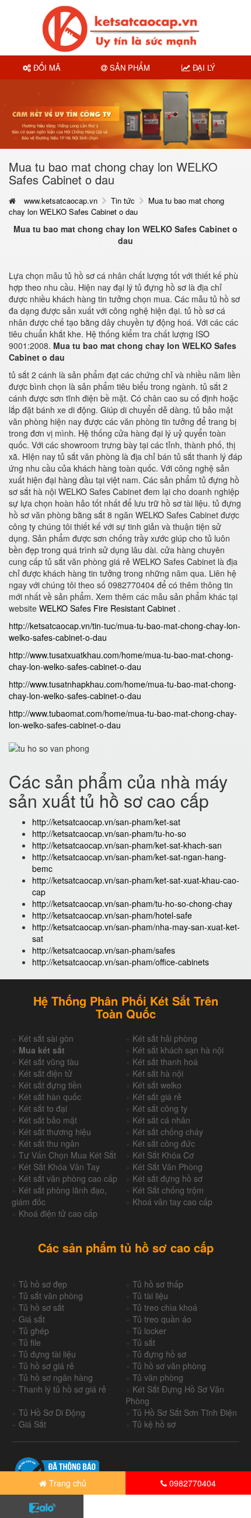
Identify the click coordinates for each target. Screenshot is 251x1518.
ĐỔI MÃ (46, 67)
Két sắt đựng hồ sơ (168, 1178)
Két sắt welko (157, 1085)
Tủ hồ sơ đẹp (43, 1284)
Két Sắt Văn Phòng (168, 1166)
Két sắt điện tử (45, 1073)
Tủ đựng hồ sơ (159, 1354)
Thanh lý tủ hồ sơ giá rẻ (62, 1389)
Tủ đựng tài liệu (47, 1354)
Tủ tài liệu (150, 1295)
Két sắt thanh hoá (165, 1061)
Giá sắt (32, 1319)
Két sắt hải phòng (165, 1038)
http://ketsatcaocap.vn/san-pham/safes (103, 950)
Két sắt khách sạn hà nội (178, 1050)
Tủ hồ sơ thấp (158, 1284)
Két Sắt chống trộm (168, 1190)
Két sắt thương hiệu (55, 1131)
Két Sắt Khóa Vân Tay (59, 1166)
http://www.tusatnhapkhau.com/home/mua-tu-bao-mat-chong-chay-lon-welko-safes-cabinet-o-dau (122, 690)
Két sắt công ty (160, 1108)
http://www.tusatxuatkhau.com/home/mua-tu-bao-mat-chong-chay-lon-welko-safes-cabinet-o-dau (121, 660)
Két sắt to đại (43, 1108)
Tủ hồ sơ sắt (41, 1307)
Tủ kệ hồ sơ (154, 1424)
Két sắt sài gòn (46, 1038)
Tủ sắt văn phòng (51, 1295)
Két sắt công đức (164, 1143)
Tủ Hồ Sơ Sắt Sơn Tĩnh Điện (185, 1412)
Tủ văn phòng (158, 1377)
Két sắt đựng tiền (50, 1085)
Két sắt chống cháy (168, 1131)
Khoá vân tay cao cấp (172, 1202)
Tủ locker (149, 1330)
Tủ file (30, 1342)
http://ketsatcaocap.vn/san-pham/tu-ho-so (109, 833)
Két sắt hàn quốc (50, 1096)
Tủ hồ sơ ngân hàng (56, 1377)
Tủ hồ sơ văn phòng (169, 1366)
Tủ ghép (34, 1330)
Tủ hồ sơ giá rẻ (46, 1366)
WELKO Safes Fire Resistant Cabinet (108, 608)
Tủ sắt (144, 1342)
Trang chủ (66, 1483)
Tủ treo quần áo (162, 1319)
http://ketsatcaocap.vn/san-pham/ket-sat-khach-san (127, 845)
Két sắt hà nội (158, 1073)
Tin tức (123, 200)
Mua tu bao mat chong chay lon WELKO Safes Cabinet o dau (116, 206)
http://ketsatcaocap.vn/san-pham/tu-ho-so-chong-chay (132, 903)
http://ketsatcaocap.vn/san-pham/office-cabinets (120, 962)
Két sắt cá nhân (161, 1120)
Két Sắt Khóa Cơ (163, 1155)
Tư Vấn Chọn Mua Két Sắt (67, 1155)
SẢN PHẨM (128, 67)
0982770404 (191, 1483)
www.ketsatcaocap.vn (60, 200)
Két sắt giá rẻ (157, 1096)
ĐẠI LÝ (202, 67)
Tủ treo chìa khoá (165, 1307)
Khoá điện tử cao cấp (58, 1213)
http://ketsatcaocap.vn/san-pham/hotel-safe (112, 915)
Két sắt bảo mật (48, 1120)
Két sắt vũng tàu (49, 1061)
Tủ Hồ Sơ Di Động (52, 1412)
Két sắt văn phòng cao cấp (68, 1178)
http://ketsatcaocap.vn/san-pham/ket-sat (106, 822)
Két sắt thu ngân (49, 1143)
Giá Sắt (32, 1424)
